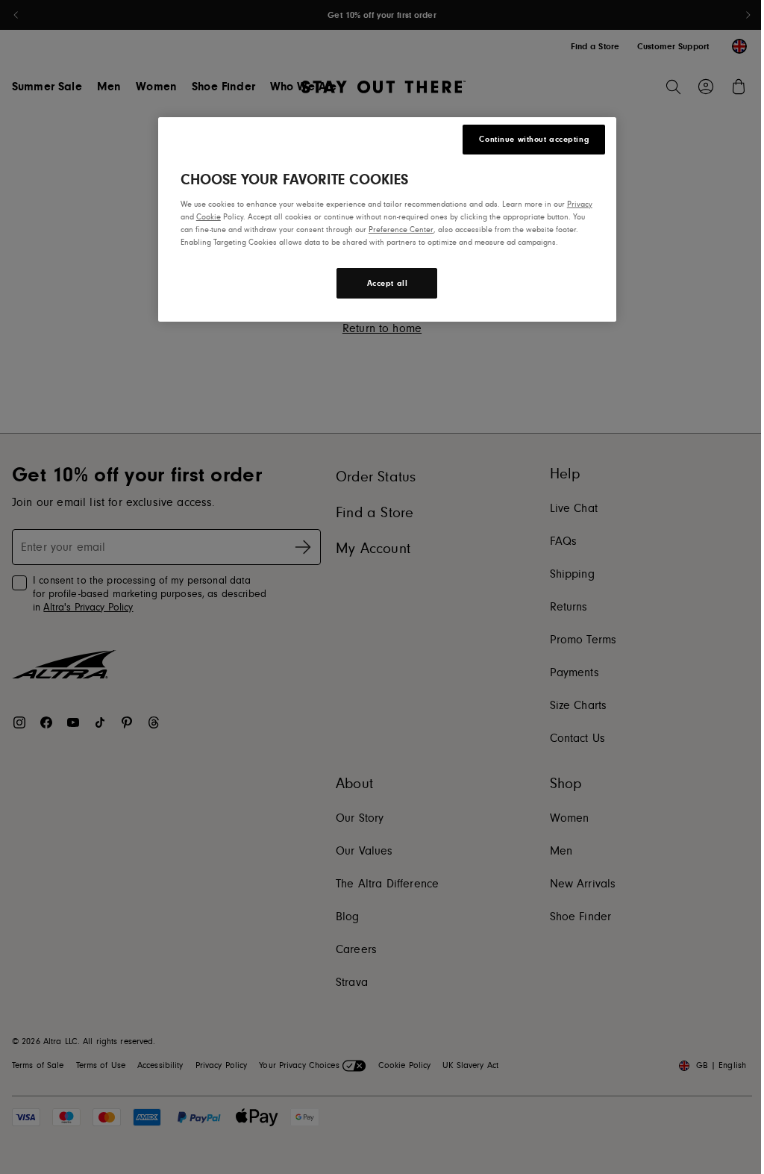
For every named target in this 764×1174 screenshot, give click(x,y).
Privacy (579, 204)
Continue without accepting (534, 139)
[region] (387, 219)
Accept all (387, 283)
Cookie (208, 217)
